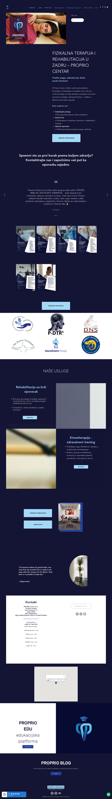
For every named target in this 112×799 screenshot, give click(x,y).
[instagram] (105, 7)
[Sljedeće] (107, 195)
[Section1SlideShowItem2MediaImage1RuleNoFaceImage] (56, 215)
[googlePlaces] (100, 7)
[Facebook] (77, 613)
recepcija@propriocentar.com (31, 618)
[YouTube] (107, 7)
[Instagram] (80, 613)
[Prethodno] (4, 195)
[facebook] (103, 7)
